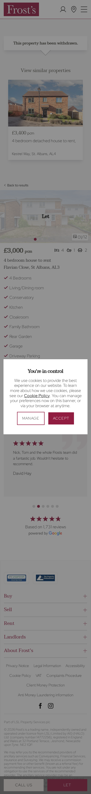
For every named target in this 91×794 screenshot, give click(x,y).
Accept (61, 418)
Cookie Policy (37, 395)
